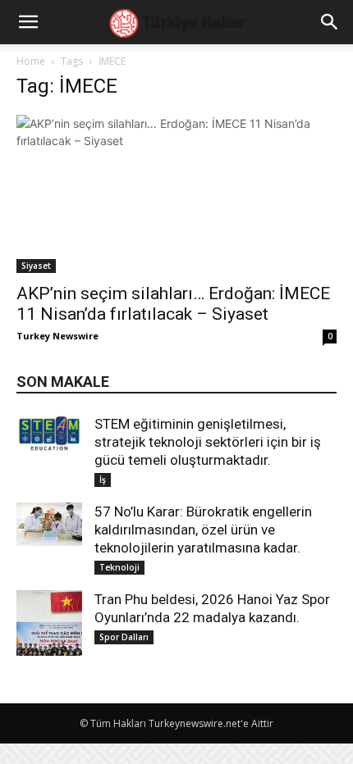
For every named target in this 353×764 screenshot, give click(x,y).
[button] (330, 22)
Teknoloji (119, 567)
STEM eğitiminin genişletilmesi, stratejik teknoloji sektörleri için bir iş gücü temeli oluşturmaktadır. (207, 442)
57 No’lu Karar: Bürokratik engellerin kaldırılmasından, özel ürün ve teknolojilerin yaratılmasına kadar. (203, 529)
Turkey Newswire (57, 336)
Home (30, 61)
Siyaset (36, 265)
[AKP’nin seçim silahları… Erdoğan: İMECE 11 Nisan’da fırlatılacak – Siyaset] (176, 194)
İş (102, 479)
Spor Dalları (124, 637)
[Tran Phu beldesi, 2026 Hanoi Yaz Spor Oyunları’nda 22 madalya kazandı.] (49, 623)
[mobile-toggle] (28, 22)
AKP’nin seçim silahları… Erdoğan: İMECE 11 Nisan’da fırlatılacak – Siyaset (173, 304)
